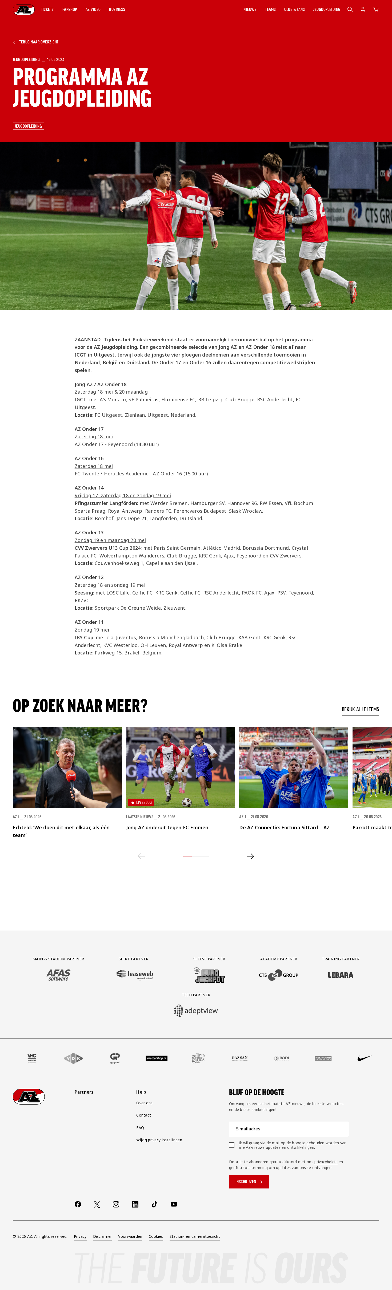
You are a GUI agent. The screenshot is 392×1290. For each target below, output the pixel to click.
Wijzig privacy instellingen (159, 1139)
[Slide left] (141, 856)
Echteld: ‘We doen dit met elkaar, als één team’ (61, 831)
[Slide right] (250, 856)
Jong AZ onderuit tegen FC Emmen (167, 827)
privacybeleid (326, 1161)
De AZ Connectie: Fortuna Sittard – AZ (284, 827)
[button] (47, 9)
